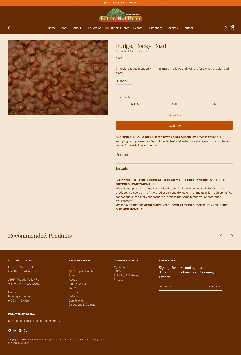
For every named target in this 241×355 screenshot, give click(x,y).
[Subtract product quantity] (119, 88)
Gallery (73, 296)
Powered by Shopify (18, 342)
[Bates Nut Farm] (120, 14)
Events (73, 292)
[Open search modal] (10, 28)
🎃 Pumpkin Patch (81, 271)
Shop (72, 275)
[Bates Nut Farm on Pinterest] (20, 331)
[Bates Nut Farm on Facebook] (10, 331)
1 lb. (213, 103)
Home (73, 267)
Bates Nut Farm (126, 51)
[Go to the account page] (224, 28)
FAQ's (117, 271)
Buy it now (174, 125)
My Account (121, 267)
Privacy (119, 279)
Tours (72, 288)
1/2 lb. (174, 103)
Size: (123, 97)
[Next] (163, 3)
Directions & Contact (82, 304)
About (73, 279)
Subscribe (215, 286)
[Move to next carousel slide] (230, 236)
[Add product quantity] (129, 88)
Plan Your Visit (78, 283)
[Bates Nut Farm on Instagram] (15, 331)
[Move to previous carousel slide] (223, 236)
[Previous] (78, 3)
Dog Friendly (77, 300)
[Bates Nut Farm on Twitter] (26, 331)
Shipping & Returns (126, 275)
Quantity (121, 81)
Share (124, 154)
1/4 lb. (135, 103)
